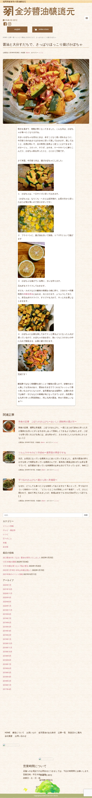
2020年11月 (7, 593)
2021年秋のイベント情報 (13, 574)
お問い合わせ (20, 736)
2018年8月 (7, 660)
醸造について (18, 732)
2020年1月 (7, 606)
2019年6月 (7, 623)
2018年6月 (7, 668)
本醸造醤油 (28, 294)
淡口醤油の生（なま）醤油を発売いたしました (22, 558)
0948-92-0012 (11, 20)
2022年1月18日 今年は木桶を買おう (17, 570)
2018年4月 (7, 677)
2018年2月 (7, 681)
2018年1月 (7, 685)
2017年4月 (7, 689)
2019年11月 (7, 610)
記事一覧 (11, 37)
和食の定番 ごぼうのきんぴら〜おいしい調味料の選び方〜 (47, 421)
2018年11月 (7, 648)
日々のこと (7, 538)
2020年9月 (7, 597)
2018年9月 (7, 656)
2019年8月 (7, 614)
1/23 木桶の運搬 (9, 562)
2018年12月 (7, 643)
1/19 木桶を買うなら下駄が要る (16, 566)
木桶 (4, 543)
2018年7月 (7, 664)
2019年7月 (7, 618)
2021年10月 (7, 589)
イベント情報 (8, 526)
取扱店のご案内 (75, 732)
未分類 (5, 547)
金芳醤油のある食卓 (47, 732)
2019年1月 (7, 639)
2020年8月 (7, 602)
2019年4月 (7, 631)
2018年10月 (7, 652)
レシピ (18, 37)
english (17, 29)
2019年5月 (7, 627)
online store (44, 29)
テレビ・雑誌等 (9, 530)
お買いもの (31, 732)
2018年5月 (7, 673)
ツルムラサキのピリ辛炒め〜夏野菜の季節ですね (42, 452)
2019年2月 (7, 635)
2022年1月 (7, 585)
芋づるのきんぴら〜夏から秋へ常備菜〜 (37, 480)
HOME (5, 37)
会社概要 (8, 736)
